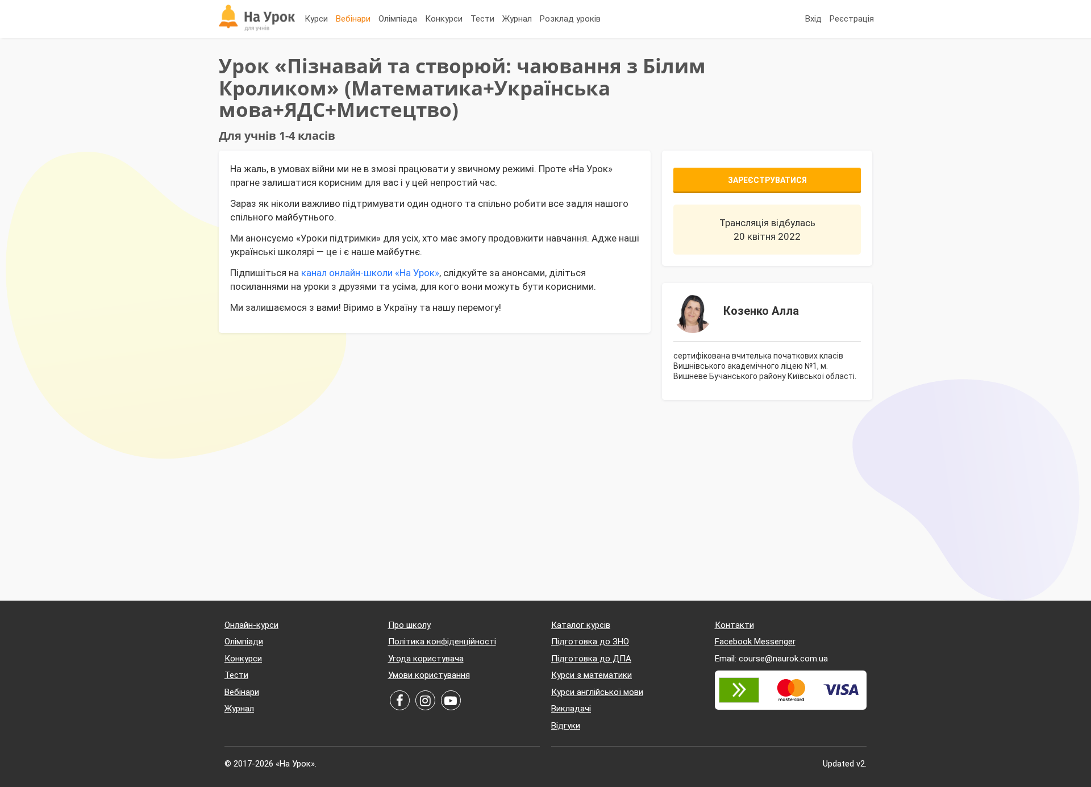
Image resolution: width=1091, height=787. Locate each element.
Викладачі (571, 708)
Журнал (517, 19)
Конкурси (444, 19)
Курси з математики (591, 675)
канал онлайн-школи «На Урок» (370, 272)
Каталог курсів (580, 625)
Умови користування (429, 675)
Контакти (734, 625)
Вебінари (353, 19)
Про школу (409, 625)
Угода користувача (426, 658)
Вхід (813, 19)
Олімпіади (243, 641)
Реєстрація (852, 19)
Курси (316, 19)
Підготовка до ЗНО (590, 641)
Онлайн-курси (251, 625)
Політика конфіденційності (442, 641)
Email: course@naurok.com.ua (771, 658)
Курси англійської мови (597, 692)
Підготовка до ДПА (591, 658)
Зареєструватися (767, 180)
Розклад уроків (570, 19)
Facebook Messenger (755, 641)
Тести (482, 19)
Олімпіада (397, 19)
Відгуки (565, 726)
